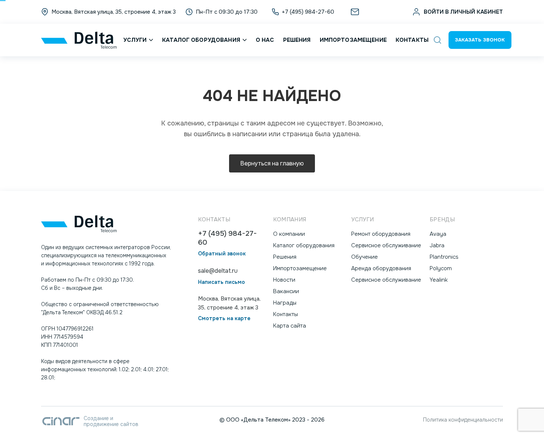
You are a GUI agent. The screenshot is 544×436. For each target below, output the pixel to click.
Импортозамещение (353, 40)
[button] (437, 40)
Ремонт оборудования (380, 234)
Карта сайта (289, 325)
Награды (284, 302)
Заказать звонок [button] (480, 40)
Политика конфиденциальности (463, 419)
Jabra (437, 245)
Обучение (364, 257)
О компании (289, 234)
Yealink (439, 280)
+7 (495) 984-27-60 (227, 238)
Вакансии (286, 291)
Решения (297, 40)
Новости (284, 280)
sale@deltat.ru (380, 12)
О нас (265, 40)
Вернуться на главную (272, 163)
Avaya (438, 234)
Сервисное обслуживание (386, 245)
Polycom (441, 268)
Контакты (412, 40)
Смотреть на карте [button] (224, 318)
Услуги (135, 40)
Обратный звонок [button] (222, 254)
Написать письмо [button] (221, 282)
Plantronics (444, 257)
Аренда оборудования (381, 268)
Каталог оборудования (201, 40)
